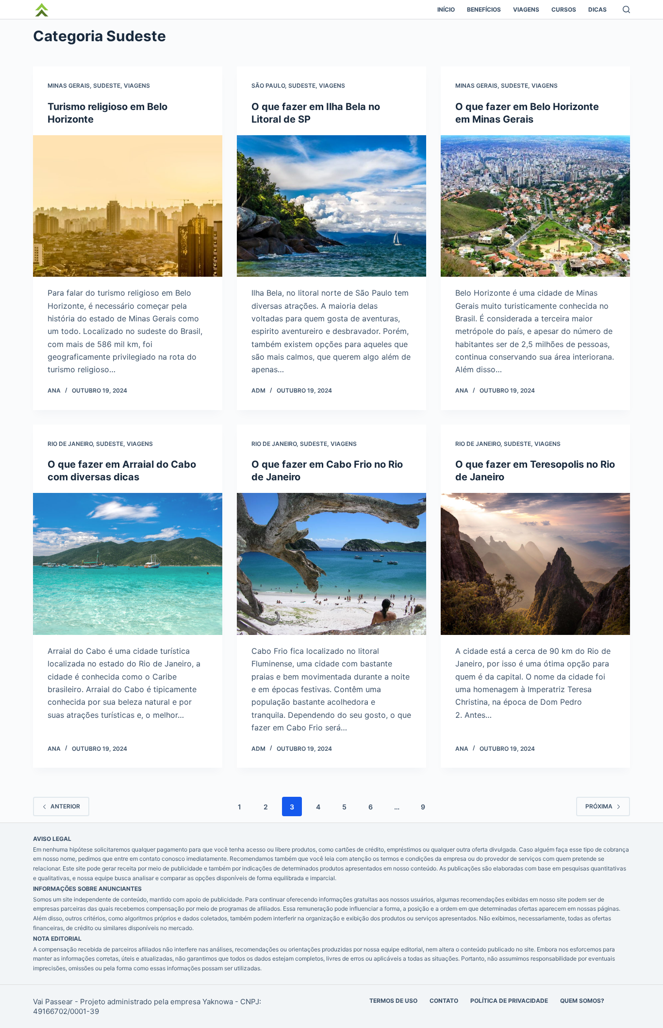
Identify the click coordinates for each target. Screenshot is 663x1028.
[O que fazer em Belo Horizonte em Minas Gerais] (535, 206)
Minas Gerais (69, 85)
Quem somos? (582, 1000)
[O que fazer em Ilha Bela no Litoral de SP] (331, 206)
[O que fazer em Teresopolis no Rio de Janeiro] (535, 563)
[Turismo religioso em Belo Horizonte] (127, 206)
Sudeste (106, 85)
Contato (444, 1000)
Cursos (563, 9)
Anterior (65, 806)
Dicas (597, 9)
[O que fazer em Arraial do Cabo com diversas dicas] (127, 563)
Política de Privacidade (509, 1000)
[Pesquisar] (626, 9)
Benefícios (484, 9)
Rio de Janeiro (70, 443)
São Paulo (268, 85)
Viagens (526, 9)
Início (446, 9)
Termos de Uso (393, 1000)
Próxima (599, 806)
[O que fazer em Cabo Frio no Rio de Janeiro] (331, 563)
